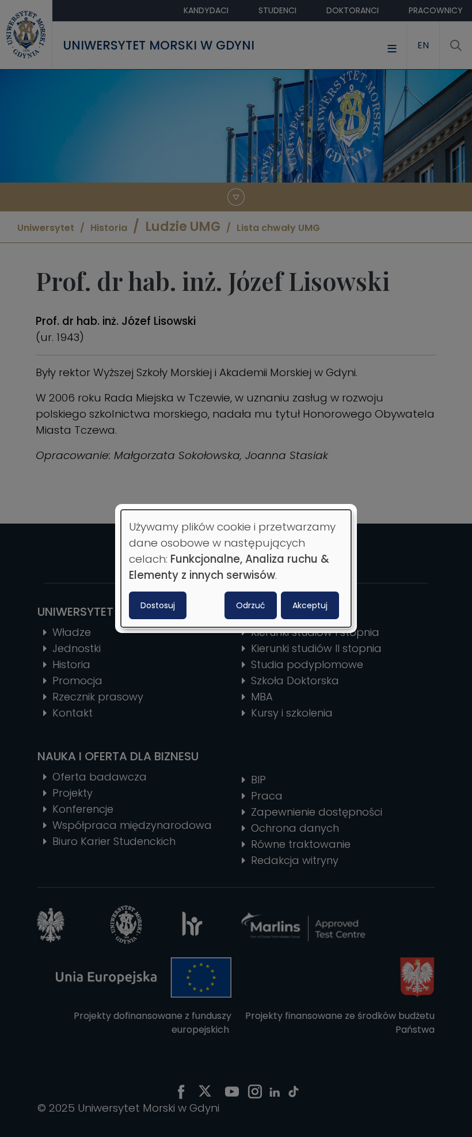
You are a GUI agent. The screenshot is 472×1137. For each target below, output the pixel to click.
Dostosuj (157, 605)
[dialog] (236, 568)
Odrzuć (250, 605)
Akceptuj (310, 605)
